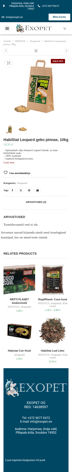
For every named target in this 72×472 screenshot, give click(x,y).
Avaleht (7, 41)
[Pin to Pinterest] (29, 190)
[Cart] (64, 28)
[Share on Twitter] (21, 190)
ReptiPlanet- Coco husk (52, 299)
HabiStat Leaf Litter (52, 350)
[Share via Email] (37, 190)
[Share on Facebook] (12, 190)
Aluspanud (35, 41)
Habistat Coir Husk (19, 350)
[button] (7, 28)
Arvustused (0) (36, 202)
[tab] (36, 202)
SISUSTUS (20, 41)
